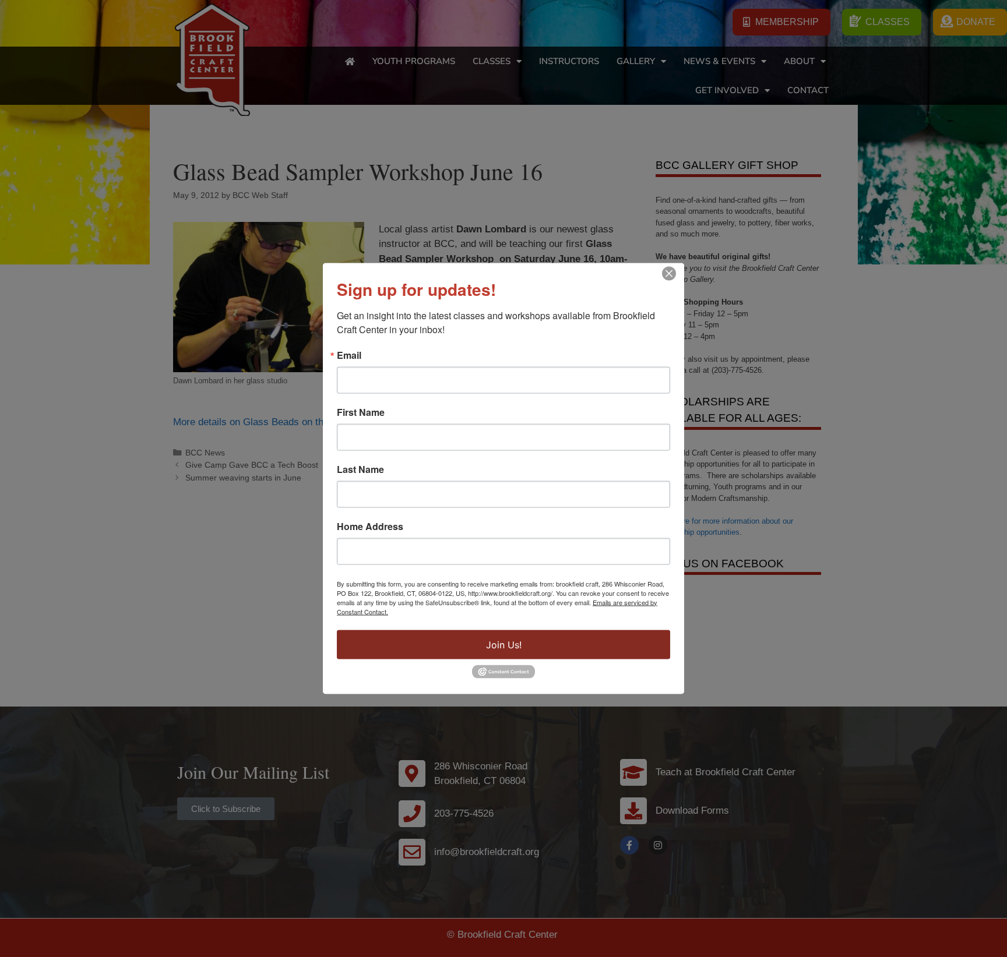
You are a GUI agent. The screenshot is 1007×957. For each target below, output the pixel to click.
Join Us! (504, 644)
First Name (361, 411)
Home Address (370, 526)
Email (349, 354)
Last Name (360, 469)
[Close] (669, 273)
